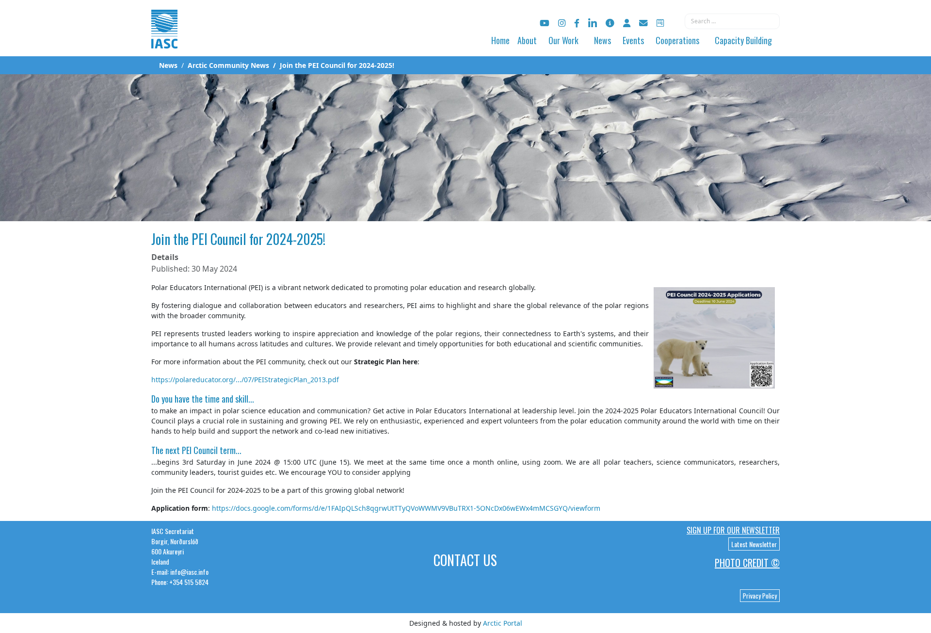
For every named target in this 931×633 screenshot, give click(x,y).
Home (500, 40)
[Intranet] (626, 23)
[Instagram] (561, 23)
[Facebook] (576, 23)
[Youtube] (544, 23)
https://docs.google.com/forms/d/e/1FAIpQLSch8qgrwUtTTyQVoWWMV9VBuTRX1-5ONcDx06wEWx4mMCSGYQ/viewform (406, 508)
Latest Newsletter (754, 544)
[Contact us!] (643, 23)
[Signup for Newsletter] (610, 23)
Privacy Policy (760, 596)
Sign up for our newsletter (733, 530)
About (527, 40)
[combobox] (732, 21)
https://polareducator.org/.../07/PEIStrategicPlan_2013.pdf (245, 379)
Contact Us (465, 560)
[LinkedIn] (592, 23)
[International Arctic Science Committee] (164, 39)
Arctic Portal (502, 623)
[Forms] (660, 23)
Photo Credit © (747, 562)
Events (633, 40)
